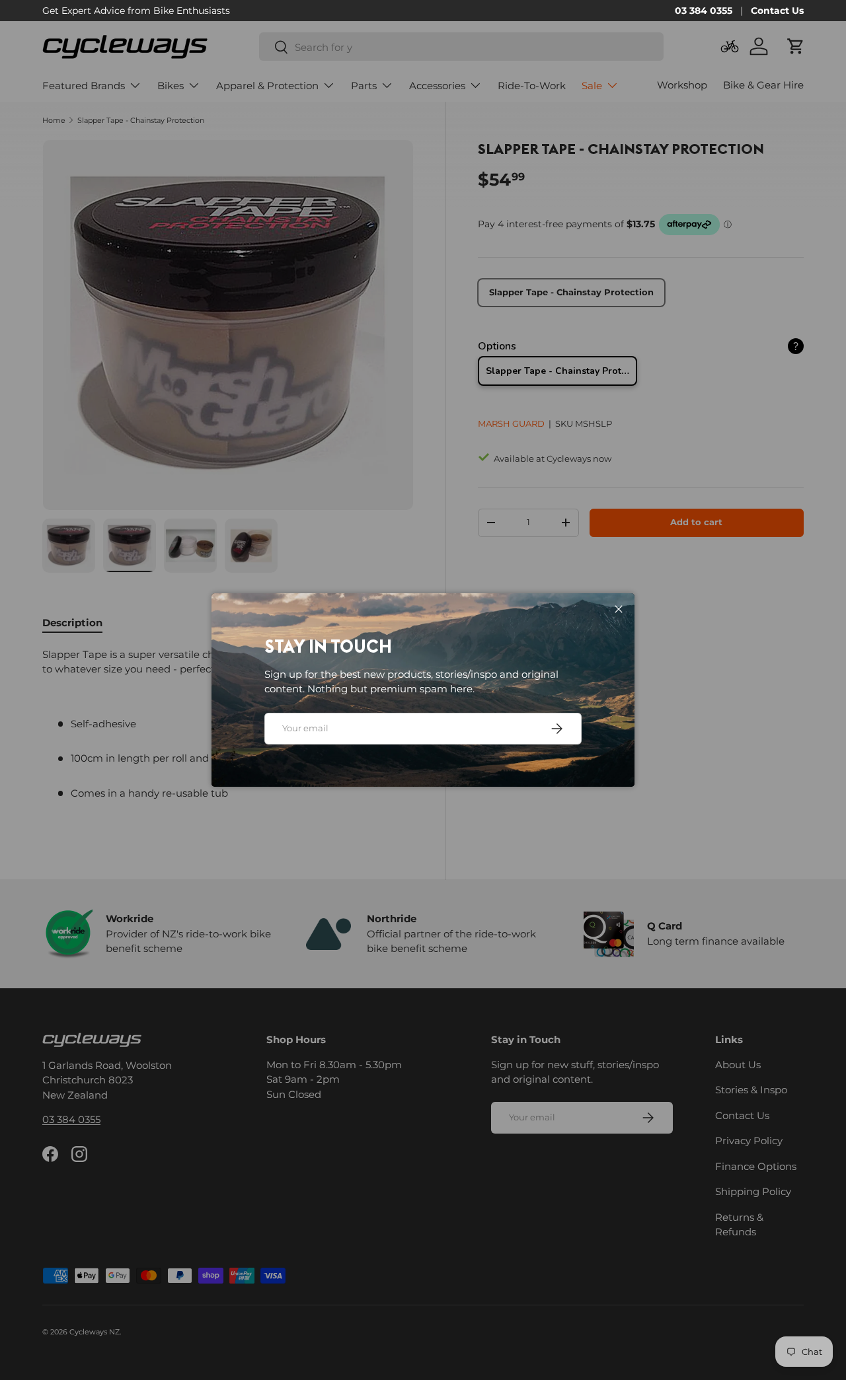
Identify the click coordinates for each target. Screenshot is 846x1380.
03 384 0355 (703, 10)
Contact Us (777, 10)
